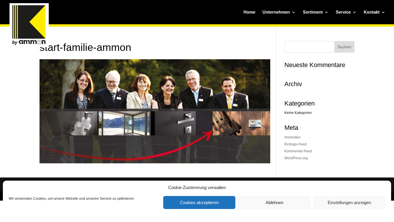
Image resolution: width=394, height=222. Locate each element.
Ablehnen (274, 202)
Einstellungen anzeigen (349, 202)
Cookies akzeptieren (199, 202)
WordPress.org (296, 158)
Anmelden (292, 137)
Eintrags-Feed (295, 144)
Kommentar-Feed (298, 151)
